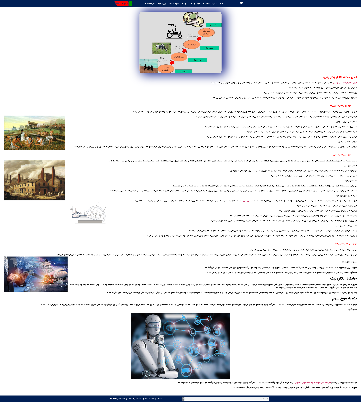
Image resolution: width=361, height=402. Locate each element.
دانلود (186, 3)
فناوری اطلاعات (174, 3)
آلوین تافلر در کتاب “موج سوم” (344, 82)
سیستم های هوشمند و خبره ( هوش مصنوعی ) (312, 382)
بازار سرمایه (162, 3)
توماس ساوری (247, 201)
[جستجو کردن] (183, 399)
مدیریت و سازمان (211, 3)
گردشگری (197, 3)
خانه (221, 3)
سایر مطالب (151, 3)
